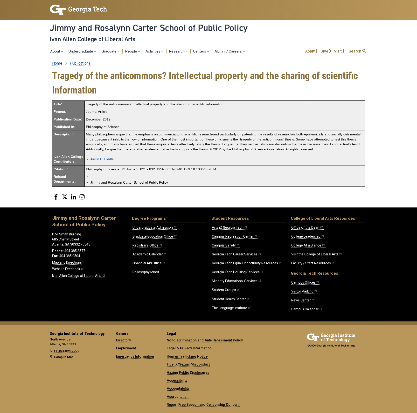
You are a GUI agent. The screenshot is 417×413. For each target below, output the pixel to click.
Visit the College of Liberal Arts (314, 254)
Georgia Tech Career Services (234, 254)
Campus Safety (224, 245)
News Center (301, 300)
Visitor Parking (302, 291)
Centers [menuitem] (200, 51)
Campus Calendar (305, 309)
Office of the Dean (305, 227)
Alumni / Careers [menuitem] (229, 51)
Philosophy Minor (145, 272)
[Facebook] (56, 199)
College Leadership (305, 236)
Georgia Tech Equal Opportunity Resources (245, 263)
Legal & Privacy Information (189, 348)
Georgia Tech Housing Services (236, 272)
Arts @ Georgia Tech (227, 227)
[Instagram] (82, 199)
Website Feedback (66, 269)
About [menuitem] (55, 51)
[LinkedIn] (73, 199)
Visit (338, 51)
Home (57, 63)
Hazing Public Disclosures (188, 372)
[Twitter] (65, 199)
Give (324, 51)
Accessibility (177, 380)
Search (355, 51)
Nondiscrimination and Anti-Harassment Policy (205, 340)
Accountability (178, 388)
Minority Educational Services (234, 281)
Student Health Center (229, 299)
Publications (80, 63)
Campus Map (64, 357)
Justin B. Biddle (102, 159)
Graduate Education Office (152, 236)
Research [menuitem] (177, 51)
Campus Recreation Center (233, 236)
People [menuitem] (131, 51)
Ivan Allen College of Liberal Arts (92, 39)
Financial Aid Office (147, 263)
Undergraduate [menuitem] (81, 51)
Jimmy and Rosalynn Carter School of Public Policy (149, 28)
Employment (126, 348)
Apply (310, 51)
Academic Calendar (147, 254)
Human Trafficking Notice (187, 356)
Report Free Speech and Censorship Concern (203, 404)
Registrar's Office (145, 245)
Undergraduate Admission (152, 227)
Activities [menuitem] (153, 51)
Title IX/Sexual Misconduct (188, 364)
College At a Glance (306, 245)
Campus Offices (303, 282)
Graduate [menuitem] (110, 51)
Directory (123, 340)
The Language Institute (229, 308)
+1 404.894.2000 (66, 351)
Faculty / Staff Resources (311, 263)
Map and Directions (67, 262)
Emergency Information (135, 356)
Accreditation (177, 397)
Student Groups (224, 290)
